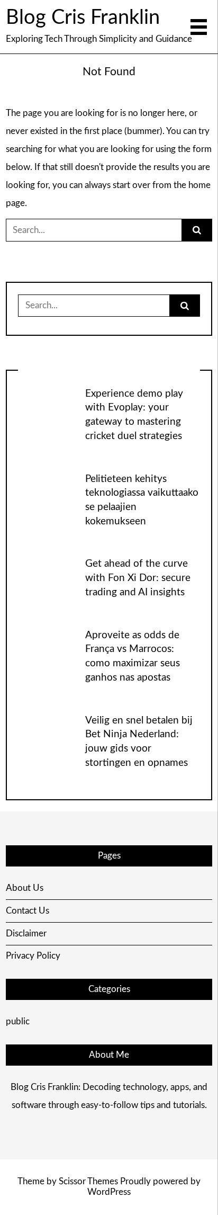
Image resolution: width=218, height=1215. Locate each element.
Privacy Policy (33, 955)
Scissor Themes (88, 1181)
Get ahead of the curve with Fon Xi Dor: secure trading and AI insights (137, 578)
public (18, 1021)
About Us (24, 887)
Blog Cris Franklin (83, 17)
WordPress (109, 1191)
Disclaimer (26, 933)
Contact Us (27, 910)
